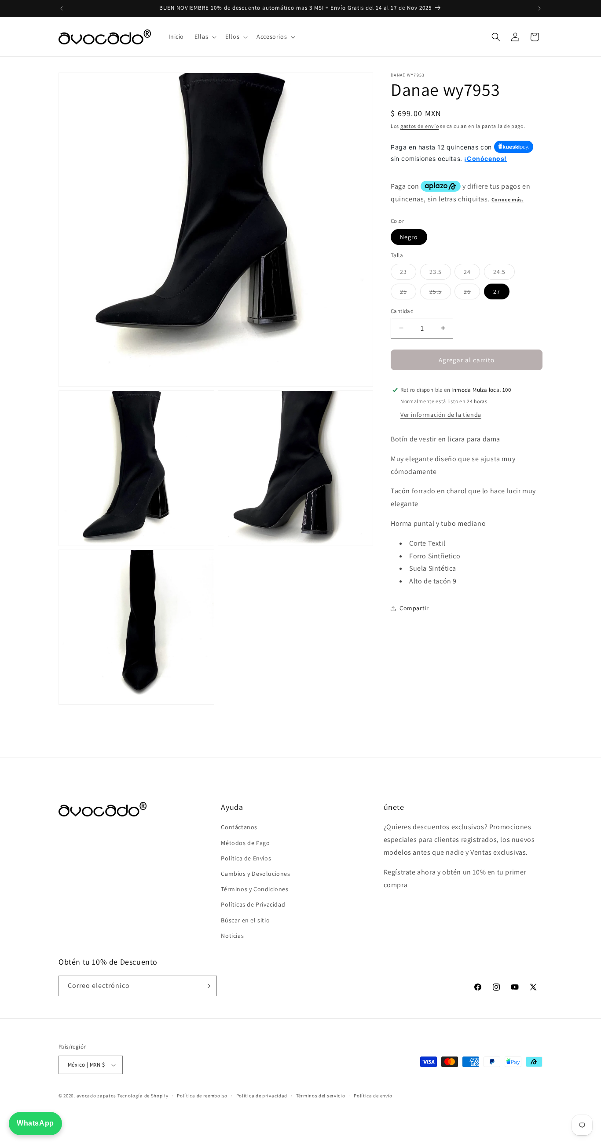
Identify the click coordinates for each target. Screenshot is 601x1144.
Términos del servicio (320, 1096)
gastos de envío (419, 126)
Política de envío (373, 1096)
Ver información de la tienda (440, 415)
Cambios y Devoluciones (255, 874)
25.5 (440, 293)
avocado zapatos (97, 1096)
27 (496, 291)
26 (472, 293)
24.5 (504, 273)
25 (408, 293)
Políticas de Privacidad (253, 904)
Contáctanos (239, 827)
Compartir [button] (414, 608)
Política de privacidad (261, 1096)
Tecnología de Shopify (143, 1096)
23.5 (440, 273)
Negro (409, 237)
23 (408, 273)
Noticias (232, 936)
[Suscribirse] (206, 986)
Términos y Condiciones (254, 889)
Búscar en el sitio (245, 920)
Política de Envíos (246, 858)
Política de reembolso (202, 1096)
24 (472, 273)
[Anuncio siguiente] (539, 8)
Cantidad (402, 310)
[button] (204, 36)
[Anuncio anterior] (61, 8)
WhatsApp (35, 1123)
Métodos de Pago (245, 843)
